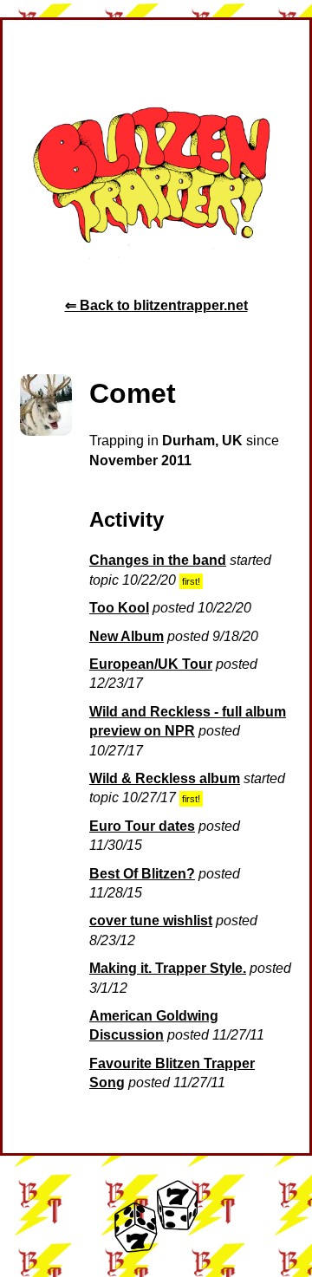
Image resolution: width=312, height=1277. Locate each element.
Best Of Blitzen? (142, 873)
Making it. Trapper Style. (167, 968)
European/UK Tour (150, 664)
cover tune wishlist (150, 920)
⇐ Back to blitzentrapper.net (156, 305)
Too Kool (119, 607)
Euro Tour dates (142, 826)
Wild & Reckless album (164, 778)
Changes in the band (157, 560)
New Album (126, 636)
